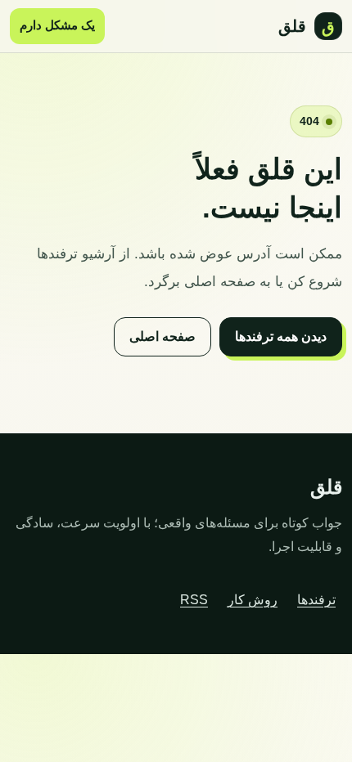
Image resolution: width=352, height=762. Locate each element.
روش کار (253, 600)
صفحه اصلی (162, 336)
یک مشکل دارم (57, 25)
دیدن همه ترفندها (281, 336)
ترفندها (316, 600)
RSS (194, 600)
